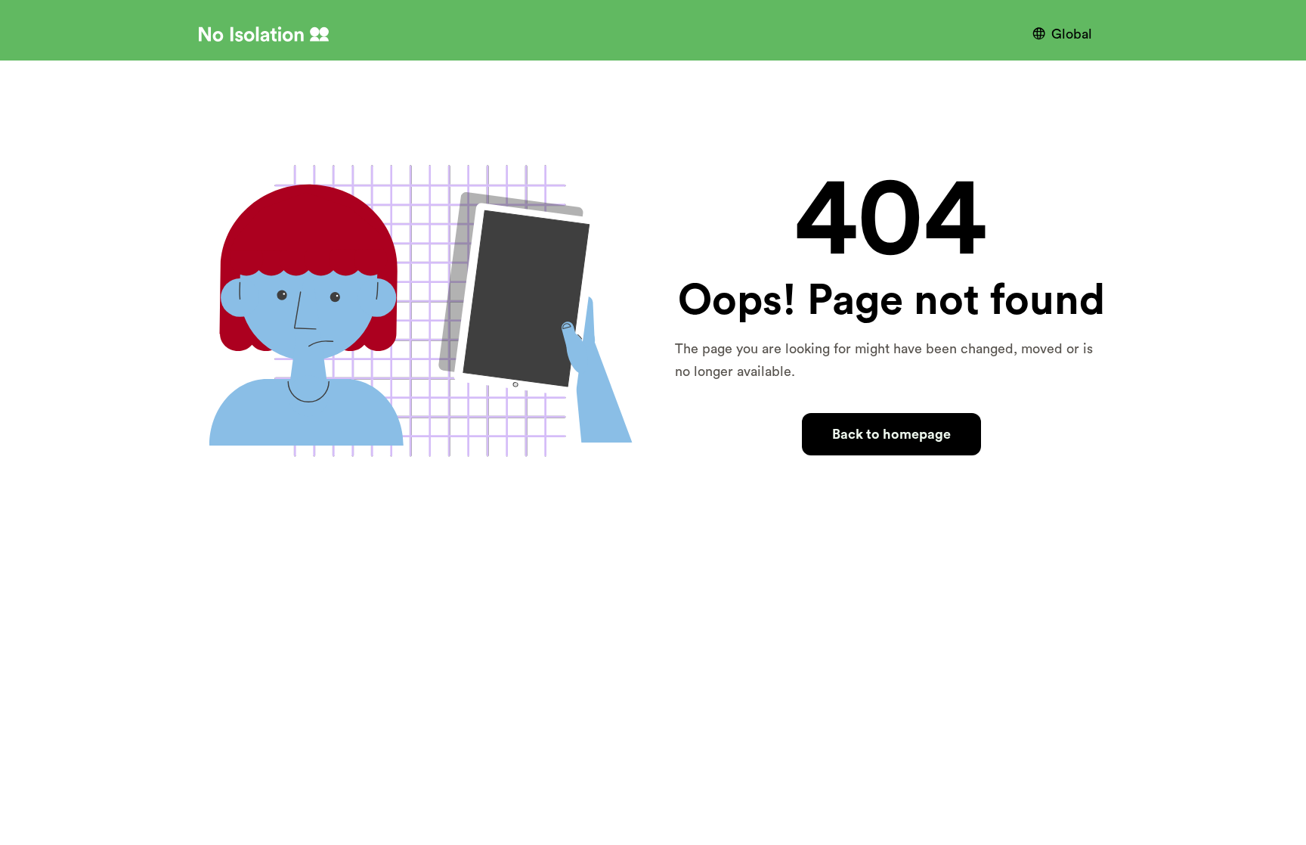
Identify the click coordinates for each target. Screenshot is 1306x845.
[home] (264, 34)
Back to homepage (891, 434)
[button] (1066, 34)
